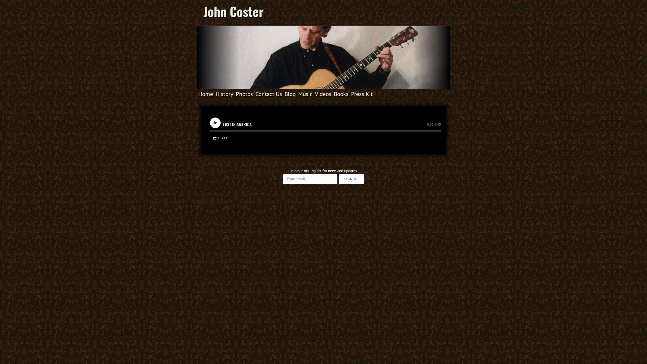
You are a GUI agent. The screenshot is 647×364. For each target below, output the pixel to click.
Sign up (351, 179)
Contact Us (269, 94)
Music (305, 94)
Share (223, 138)
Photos (244, 94)
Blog (290, 94)
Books (341, 94)
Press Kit (362, 94)
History (224, 94)
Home (205, 94)
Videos (323, 94)
